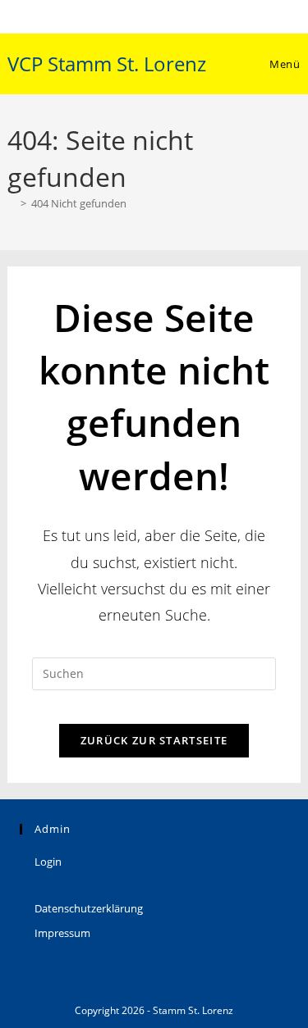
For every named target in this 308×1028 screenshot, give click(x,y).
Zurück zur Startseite (154, 740)
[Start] (11, 203)
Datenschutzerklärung (88, 908)
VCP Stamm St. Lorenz (106, 63)
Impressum (62, 933)
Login (48, 861)
